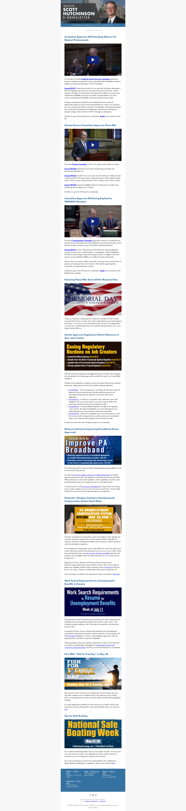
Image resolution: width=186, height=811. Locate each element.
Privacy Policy (93, 807)
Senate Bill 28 (73, 390)
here (66, 709)
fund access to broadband (90, 486)
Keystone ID (109, 567)
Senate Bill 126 (74, 399)
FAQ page (116, 574)
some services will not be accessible (97, 553)
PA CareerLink (71, 636)
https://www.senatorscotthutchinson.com (104, 805)
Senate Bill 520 (74, 413)
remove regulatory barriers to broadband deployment (92, 475)
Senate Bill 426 (74, 406)
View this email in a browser (93, 30)
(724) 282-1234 (94, 771)
